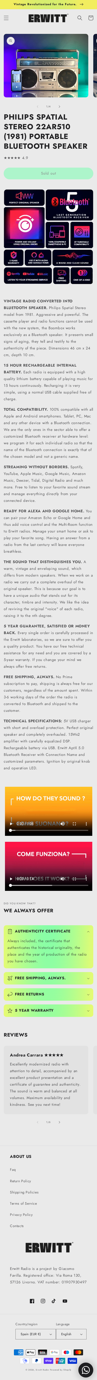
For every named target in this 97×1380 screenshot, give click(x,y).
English (66, 1334)
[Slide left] (37, 106)
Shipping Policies (24, 1192)
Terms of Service (23, 1203)
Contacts (17, 1225)
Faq (13, 1169)
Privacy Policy (21, 1214)
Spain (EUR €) (31, 1334)
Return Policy (20, 1181)
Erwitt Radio (42, 1369)
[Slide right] (59, 106)
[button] (6, 17)
